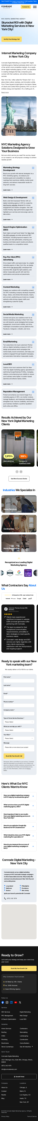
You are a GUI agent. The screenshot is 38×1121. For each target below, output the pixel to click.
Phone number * (9, 702)
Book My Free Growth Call (14, 756)
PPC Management (7, 1015)
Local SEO (7, 364)
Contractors (23, 1028)
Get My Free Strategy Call (11, 39)
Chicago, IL (23, 1087)
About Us (4, 1087)
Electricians (5, 1043)
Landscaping (24, 1036)
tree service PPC (16, 267)
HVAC (3, 1036)
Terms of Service (32, 1116)
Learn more (6, 190)
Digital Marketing (25, 1012)
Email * (6, 693)
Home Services (6, 1028)
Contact (3, 1091)
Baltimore (9, 888)
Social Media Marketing (13, 314)
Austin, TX (23, 1098)
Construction (24, 1039)
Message (6, 743)
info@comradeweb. (9, 1069)
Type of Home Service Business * (14, 718)
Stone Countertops (7, 1047)
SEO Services (5, 1012)
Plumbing (4, 1039)
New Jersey (25, 890)
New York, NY (24, 1102)
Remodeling (23, 1032)
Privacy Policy (5, 1116)
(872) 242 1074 (6, 1065)
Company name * (9, 710)
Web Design (23, 1015)
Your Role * (7, 735)
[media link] (2, 1002)
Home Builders (24, 1043)
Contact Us (25, 7)
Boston (8, 890)
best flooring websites (10, 205)
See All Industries (25, 1047)
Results (3, 1095)
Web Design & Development (15, 197)
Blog (2, 1098)
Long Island (9, 886)
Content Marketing (11, 287)
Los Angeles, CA (25, 1095)
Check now (21, 2)
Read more (5, 92)
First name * (7, 677)
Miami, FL (23, 1091)
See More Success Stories (19, 479)
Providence (25, 888)
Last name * (7, 685)
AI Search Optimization (8, 1019)
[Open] (35, 7)
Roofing (3, 1032)
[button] (21, 471)
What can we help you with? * (13, 726)
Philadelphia (25, 886)
